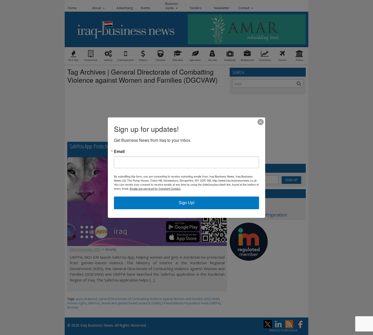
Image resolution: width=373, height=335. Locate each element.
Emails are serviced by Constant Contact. (155, 188)
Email (119, 151)
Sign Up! (186, 203)
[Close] (261, 122)
